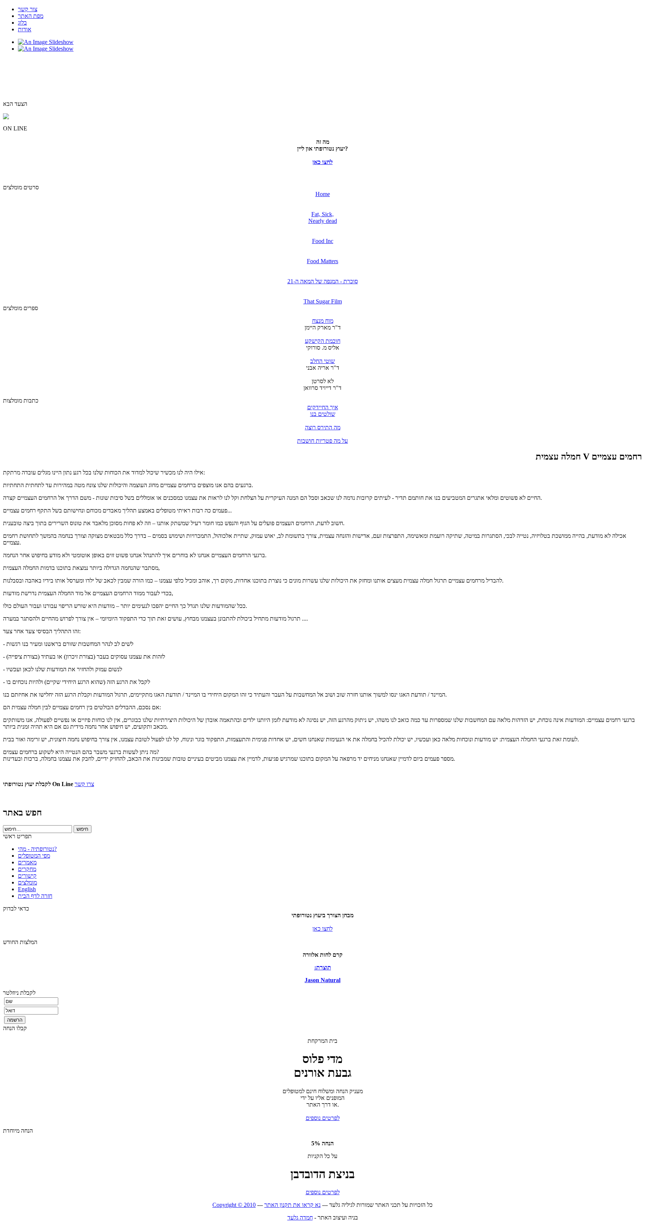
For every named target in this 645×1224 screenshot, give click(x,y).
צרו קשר (84, 784)
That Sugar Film (322, 301)
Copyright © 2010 (234, 1205)
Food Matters (322, 261)
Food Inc (322, 241)
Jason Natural (322, 980)
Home (322, 194)
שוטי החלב (322, 361)
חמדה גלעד (300, 1217)
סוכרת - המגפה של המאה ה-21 (322, 281)
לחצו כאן (322, 162)
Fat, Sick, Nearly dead (322, 217)
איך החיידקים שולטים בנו (322, 410)
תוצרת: (322, 967)
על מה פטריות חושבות (322, 441)
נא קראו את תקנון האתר (292, 1205)
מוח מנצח (322, 321)
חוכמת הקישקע (322, 341)
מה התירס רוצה (322, 427)
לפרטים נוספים (323, 1118)
